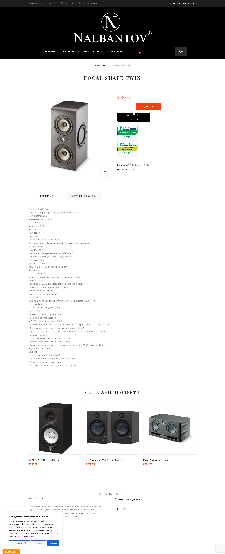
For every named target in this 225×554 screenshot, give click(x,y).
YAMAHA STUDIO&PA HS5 (44, 460)
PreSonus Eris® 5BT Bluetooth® (104, 460)
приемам (53, 543)
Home (96, 65)
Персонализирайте (19, 543)
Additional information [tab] (83, 196)
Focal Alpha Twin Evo (155, 460)
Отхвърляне (38, 543)
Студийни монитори (138, 164)
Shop (105, 65)
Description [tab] (46, 196)
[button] (105, 172)
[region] (34, 530)
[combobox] (158, 51)
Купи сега (148, 106)
